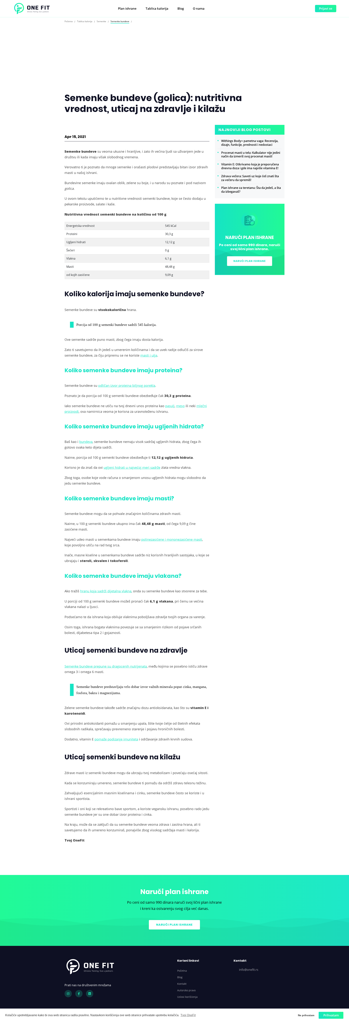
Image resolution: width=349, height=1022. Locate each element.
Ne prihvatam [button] (306, 1015)
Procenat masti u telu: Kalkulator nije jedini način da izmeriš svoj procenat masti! (250, 154)
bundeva (86, 441)
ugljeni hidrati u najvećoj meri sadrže (132, 467)
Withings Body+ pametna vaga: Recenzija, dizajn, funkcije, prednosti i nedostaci (249, 143)
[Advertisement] (174, 65)
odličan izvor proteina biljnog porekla (126, 385)
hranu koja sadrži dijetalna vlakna (105, 591)
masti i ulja (148, 355)
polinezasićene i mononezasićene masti (171, 539)
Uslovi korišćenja (187, 997)
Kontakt (181, 983)
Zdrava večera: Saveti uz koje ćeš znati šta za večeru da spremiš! (250, 178)
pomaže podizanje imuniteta (116, 739)
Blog (180, 8)
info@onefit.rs (248, 970)
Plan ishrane (127, 8)
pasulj (169, 405)
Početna (182, 970)
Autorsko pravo (186, 990)
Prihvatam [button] (331, 1015)
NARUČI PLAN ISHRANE (249, 261)
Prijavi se (325, 8)
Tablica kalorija (157, 8)
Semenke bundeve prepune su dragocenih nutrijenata (106, 666)
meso (180, 405)
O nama (198, 8)
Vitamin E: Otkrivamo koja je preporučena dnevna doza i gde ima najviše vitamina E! (250, 166)
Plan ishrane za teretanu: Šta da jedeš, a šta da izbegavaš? (251, 190)
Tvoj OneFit (188, 1015)
